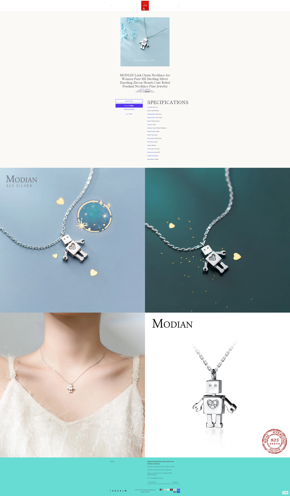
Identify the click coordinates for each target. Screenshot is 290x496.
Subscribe (175, 482)
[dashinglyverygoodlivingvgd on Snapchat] (120, 490)
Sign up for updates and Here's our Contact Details (160, 463)
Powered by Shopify (145, 491)
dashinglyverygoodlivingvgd (149, 489)
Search (112, 461)
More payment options (129, 109)
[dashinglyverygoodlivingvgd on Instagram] (118, 490)
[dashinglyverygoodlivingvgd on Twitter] (113, 490)
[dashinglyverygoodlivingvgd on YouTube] (125, 490)
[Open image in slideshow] (145, 41)
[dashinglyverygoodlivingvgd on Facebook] (110, 490)
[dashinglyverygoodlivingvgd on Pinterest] (115, 490)
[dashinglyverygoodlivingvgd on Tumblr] (123, 490)
